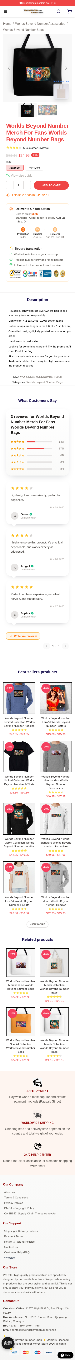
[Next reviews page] (65, 646)
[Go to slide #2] (47, 110)
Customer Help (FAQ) (17, 1252)
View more (37, 924)
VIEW (19, 710)
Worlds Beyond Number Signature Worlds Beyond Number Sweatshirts (55, 842)
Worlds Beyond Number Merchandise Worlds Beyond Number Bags (20, 985)
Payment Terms (13, 1236)
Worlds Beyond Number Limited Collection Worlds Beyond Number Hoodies (19, 722)
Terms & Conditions (16, 1197)
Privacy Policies (13, 1202)
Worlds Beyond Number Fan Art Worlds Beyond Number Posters (55, 722)
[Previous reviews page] (46, 646)
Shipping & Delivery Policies (21, 1231)
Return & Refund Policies (19, 1241)
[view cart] (69, 11)
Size (8, 161)
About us (9, 1192)
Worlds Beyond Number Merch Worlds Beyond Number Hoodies (55, 901)
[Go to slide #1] (27, 110)
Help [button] (67, 1355)
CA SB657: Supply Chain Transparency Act (30, 1213)
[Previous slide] (9, 68)
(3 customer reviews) (36, 147)
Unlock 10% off (8, 1343)
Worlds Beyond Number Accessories (40, 23)
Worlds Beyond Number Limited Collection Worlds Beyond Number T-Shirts (19, 780)
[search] (58, 11)
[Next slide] (66, 68)
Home (7, 23)
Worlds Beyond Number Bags (23, 29)
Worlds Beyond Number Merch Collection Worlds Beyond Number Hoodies (19, 842)
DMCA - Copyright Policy (19, 1208)
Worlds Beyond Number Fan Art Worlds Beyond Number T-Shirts (19, 901)
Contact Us (11, 1246)
